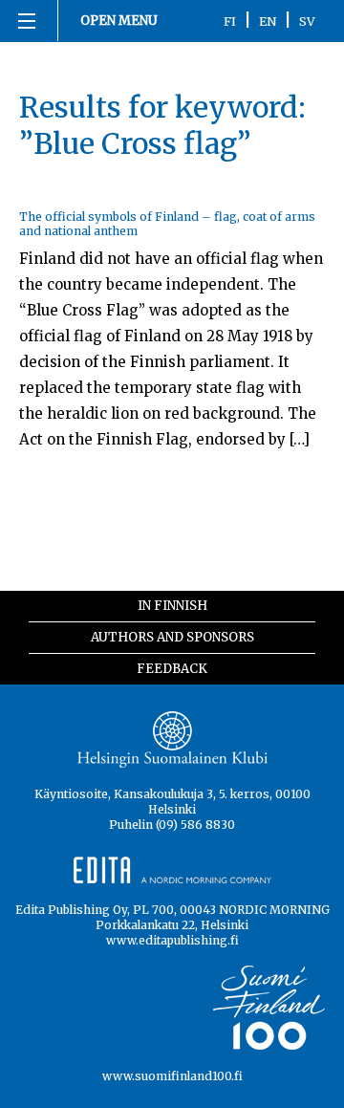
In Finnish (172, 605)
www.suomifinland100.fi (172, 1076)
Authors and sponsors (172, 637)
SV (307, 21)
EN (267, 21)
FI (230, 21)
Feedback (172, 669)
